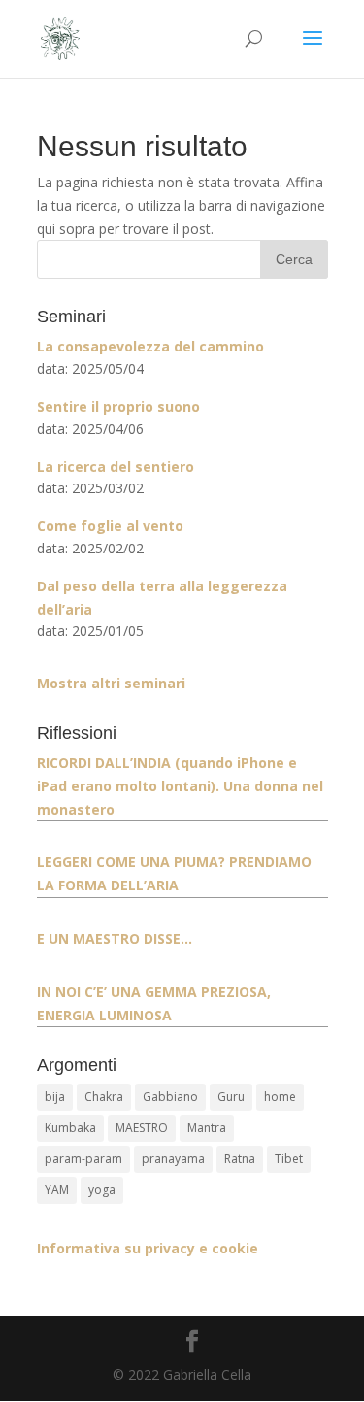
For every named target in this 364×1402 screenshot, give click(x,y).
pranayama (173, 1159)
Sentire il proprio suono (118, 406)
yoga (102, 1190)
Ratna (239, 1159)
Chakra (103, 1096)
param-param (83, 1159)
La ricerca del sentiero (115, 466)
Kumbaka (70, 1127)
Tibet (289, 1159)
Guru (231, 1096)
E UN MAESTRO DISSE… (114, 938)
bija (55, 1096)
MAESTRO (142, 1127)
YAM (57, 1190)
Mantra (206, 1127)
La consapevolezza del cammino (150, 346)
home (280, 1096)
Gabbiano (170, 1096)
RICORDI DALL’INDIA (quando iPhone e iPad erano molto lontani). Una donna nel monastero (180, 785)
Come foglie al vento (110, 526)
